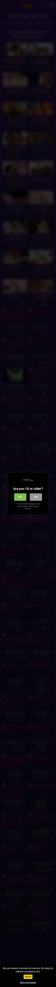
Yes (20, 497)
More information (28, 982)
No (35, 497)
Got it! (28, 976)
